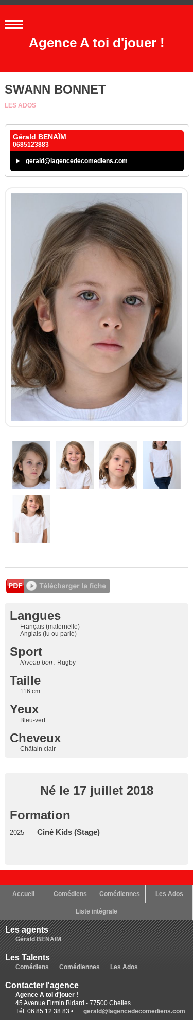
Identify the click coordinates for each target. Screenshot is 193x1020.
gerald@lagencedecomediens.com (77, 161)
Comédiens (70, 894)
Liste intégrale (96, 911)
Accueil (23, 894)
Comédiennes (119, 894)
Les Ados (20, 105)
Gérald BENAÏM (38, 939)
